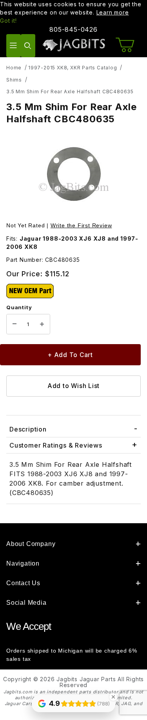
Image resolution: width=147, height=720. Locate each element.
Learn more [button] (112, 12)
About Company (30, 543)
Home (14, 68)
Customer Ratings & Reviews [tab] (55, 445)
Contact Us (23, 583)
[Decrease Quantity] (14, 324)
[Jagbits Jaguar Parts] (73, 45)
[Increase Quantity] (42, 324)
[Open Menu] (13, 45)
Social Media (26, 602)
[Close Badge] (113, 697)
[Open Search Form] (28, 45)
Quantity (19, 307)
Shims (14, 80)
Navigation (23, 563)
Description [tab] (28, 429)
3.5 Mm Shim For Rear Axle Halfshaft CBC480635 (70, 91)
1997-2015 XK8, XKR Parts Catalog (72, 68)
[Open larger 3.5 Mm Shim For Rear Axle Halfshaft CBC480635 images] (73, 174)
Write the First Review (81, 225)
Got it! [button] (8, 20)
